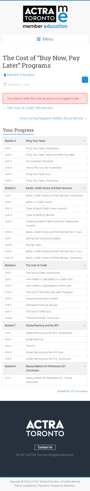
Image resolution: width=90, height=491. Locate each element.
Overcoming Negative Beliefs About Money (53, 118)
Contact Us (45, 447)
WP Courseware (78, 391)
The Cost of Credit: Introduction (28, 108)
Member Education (21, 75)
